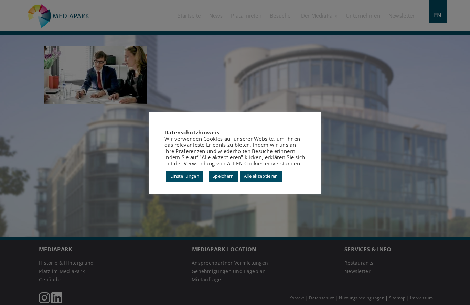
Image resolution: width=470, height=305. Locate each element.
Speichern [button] (223, 176)
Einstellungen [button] (184, 176)
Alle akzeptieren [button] (261, 176)
